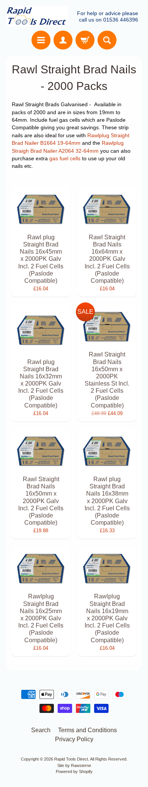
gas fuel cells (64, 158)
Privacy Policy (74, 739)
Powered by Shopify (74, 771)
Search (40, 730)
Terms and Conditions (87, 730)
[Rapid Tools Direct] (37, 16)
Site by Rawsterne (74, 765)
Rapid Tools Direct (71, 759)
